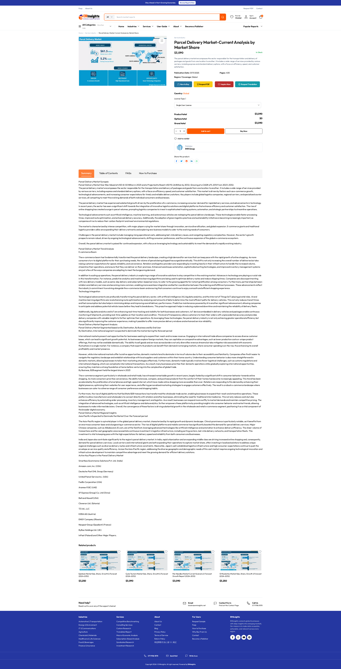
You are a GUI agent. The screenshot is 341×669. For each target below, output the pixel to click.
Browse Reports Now (187, 3)
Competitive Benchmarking (127, 621)
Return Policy (159, 639)
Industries (132, 26)
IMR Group (190, 148)
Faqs (80, 8)
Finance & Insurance (87, 645)
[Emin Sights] (89, 17)
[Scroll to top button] (335, 663)
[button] (162, 40)
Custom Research (123, 628)
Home (121, 26)
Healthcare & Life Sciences (89, 639)
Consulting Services (124, 625)
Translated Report (123, 632)
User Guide (162, 26)
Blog (156, 628)
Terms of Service (161, 635)
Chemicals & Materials (88, 635)
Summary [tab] (86, 173)
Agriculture (83, 632)
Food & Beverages (86, 642)
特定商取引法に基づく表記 (165, 642)
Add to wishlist (183, 138)
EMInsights (191, 664)
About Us (88, 8)
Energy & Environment (88, 625)
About (176, 26)
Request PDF (248, 8)
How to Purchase (199, 628)
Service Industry (90, 33)
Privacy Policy (159, 632)
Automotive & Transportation (90, 621)
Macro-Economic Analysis (126, 635)
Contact (259, 8)
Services (147, 26)
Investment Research (125, 645)
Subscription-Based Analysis (127, 639)
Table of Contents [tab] (108, 173)
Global (186, 93)
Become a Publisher (194, 26)
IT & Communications (87, 628)
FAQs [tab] (128, 173)
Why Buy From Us (199, 632)
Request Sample (198, 621)
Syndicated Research (125, 642)
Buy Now (243, 131)
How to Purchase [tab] (148, 173)
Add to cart (205, 131)
